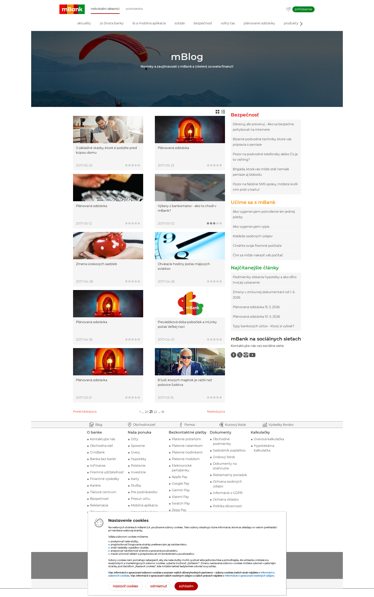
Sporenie (138, 446)
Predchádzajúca (85, 411)
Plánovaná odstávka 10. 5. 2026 (256, 316)
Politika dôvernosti (227, 506)
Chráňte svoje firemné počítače (257, 246)
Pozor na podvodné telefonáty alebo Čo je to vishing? (265, 156)
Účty (134, 439)
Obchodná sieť (101, 446)
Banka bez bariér (103, 459)
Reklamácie (99, 505)
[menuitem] (233, 355)
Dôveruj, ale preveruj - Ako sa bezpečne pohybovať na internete (263, 126)
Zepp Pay (179, 510)
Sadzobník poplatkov (229, 450)
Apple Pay (179, 477)
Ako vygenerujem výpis (251, 226)
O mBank (97, 452)
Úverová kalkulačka (269, 439)
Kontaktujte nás (102, 439)
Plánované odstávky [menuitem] (259, 23)
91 (162, 412)
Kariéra (95, 485)
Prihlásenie (303, 9)
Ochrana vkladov (226, 499)
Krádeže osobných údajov (253, 236)
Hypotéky (138, 459)
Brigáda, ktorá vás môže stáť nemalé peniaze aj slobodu (261, 171)
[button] (72, 9)
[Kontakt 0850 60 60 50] (288, 9)
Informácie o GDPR (228, 493)
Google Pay (180, 483)
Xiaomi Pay (180, 497)
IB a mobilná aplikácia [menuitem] (149, 23)
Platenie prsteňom (186, 439)
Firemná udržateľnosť (107, 472)
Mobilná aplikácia (144, 505)
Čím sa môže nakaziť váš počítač (258, 255)
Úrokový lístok (224, 457)
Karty (135, 479)
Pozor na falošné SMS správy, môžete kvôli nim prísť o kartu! (265, 186)
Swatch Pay (181, 503)
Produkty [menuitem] (291, 23)
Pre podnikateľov (144, 492)
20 (146, 412)
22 (155, 412)
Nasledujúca (216, 411)
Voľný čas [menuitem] (228, 23)
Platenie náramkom (187, 446)
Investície (138, 472)
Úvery (135, 452)
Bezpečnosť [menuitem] (203, 23)
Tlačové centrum (103, 492)
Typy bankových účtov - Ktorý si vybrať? (263, 326)
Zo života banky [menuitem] (112, 23)
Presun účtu (140, 499)
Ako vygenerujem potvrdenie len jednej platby (264, 214)
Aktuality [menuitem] (84, 23)
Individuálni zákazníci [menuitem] (105, 9)
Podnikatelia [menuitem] (134, 9)
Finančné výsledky (104, 479)
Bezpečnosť (99, 499)
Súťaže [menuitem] (180, 23)
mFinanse (98, 465)
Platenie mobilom (186, 459)
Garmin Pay (181, 490)
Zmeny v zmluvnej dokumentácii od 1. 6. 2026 (264, 294)
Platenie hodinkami (187, 452)
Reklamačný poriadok (230, 475)
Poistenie (138, 465)
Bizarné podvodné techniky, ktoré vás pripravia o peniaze (262, 141)
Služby (136, 485)
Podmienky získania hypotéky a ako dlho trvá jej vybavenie (264, 279)
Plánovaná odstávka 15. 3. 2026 (256, 307)
